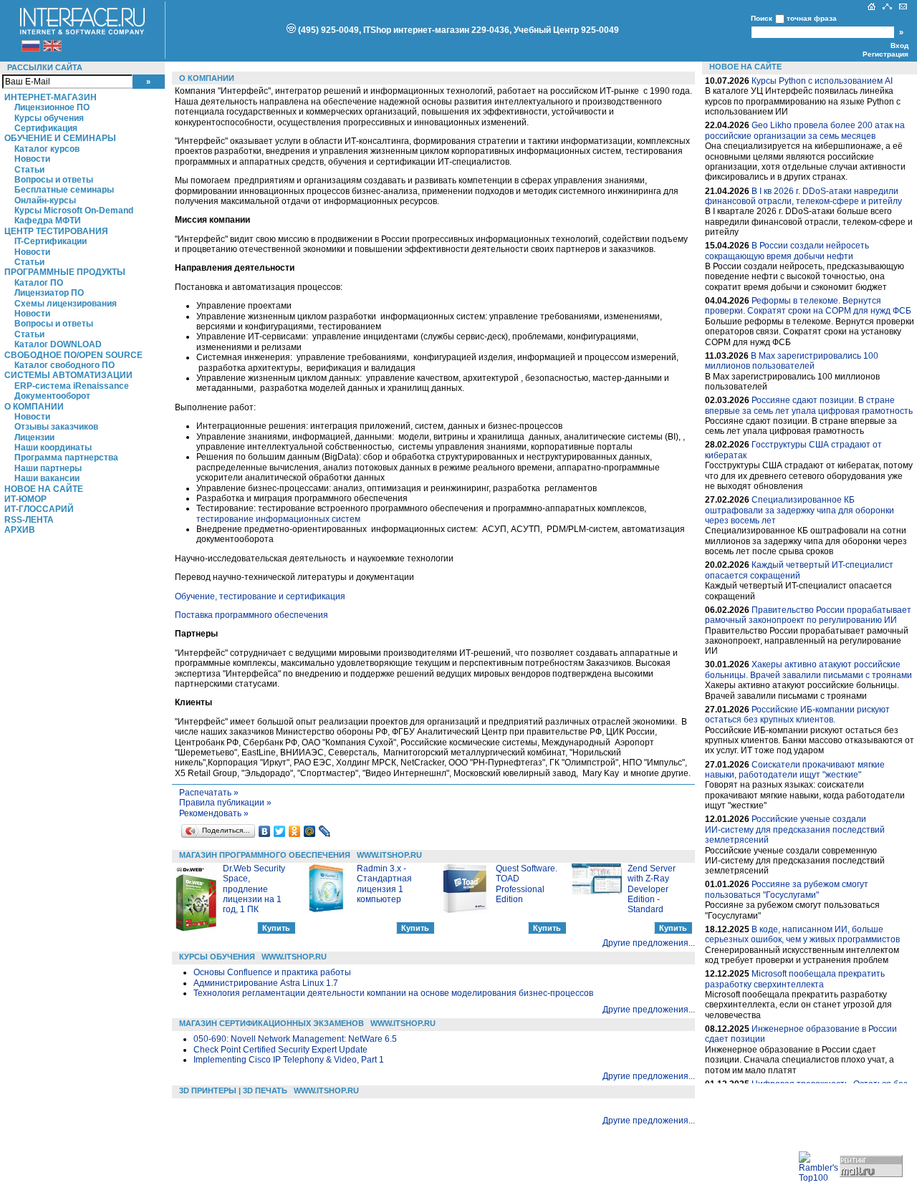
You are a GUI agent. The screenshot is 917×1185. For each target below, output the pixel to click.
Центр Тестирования (56, 231)
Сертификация (45, 128)
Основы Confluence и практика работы (272, 972)
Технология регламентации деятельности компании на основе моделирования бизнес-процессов (393, 993)
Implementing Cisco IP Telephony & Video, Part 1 (288, 1060)
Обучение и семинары (60, 138)
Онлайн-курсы (45, 200)
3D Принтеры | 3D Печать (233, 1090)
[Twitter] (279, 831)
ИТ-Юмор (25, 499)
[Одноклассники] (294, 831)
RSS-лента (29, 520)
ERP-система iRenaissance (71, 386)
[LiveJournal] (324, 831)
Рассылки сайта (44, 67)
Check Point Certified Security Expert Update (280, 1050)
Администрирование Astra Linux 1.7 (265, 983)
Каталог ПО (38, 283)
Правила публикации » (225, 803)
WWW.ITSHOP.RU (389, 855)
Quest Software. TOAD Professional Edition (526, 884)
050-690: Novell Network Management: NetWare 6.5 (295, 1039)
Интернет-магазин (50, 97)
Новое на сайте (43, 489)
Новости (32, 159)
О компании (34, 407)
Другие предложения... (648, 943)
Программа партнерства (66, 458)
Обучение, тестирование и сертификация (260, 596)
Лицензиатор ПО (49, 293)
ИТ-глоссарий (39, 509)
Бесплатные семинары (64, 190)
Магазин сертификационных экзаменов (271, 1023)
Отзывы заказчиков (56, 427)
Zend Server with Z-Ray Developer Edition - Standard (652, 889)
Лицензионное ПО (52, 107)
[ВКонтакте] (264, 831)
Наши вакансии (47, 478)
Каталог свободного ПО (64, 365)
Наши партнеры (48, 468)
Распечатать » (209, 793)
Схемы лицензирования (65, 304)
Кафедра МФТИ (47, 221)
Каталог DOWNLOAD (58, 344)
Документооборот (52, 396)
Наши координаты (53, 447)
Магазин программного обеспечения (264, 855)
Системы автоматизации (68, 375)
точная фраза (812, 18)
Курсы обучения (49, 118)
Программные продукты (64, 272)
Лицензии (34, 437)
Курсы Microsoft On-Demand (73, 210)
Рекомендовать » (214, 813)
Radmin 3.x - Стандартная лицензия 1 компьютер (384, 884)
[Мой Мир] (309, 831)
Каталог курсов (47, 149)
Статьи (29, 170)
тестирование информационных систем (278, 519)
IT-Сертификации (50, 241)
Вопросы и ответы (53, 180)
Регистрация (885, 54)
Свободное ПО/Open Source (73, 355)
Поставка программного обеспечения (251, 615)
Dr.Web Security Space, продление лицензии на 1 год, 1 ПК (254, 889)
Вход (899, 45)
